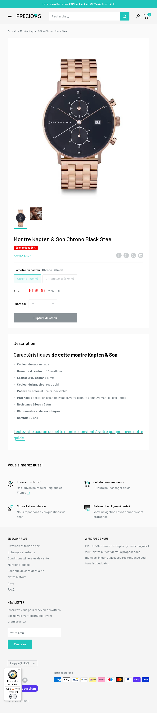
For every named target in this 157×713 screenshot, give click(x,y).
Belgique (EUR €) (19, 663)
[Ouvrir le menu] (9, 16)
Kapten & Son (22, 255)
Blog (11, 583)
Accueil (12, 31)
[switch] (13, 696)
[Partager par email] (140, 255)
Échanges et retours (21, 552)
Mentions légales (19, 564)
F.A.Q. (11, 589)
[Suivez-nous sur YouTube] (25, 680)
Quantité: (20, 303)
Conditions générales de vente (28, 558)
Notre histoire (17, 577)
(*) (28, 492)
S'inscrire (19, 644)
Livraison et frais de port (24, 546)
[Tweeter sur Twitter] (133, 255)
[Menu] (19, 670)
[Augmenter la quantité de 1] (53, 304)
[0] (146, 16)
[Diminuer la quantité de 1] (33, 304)
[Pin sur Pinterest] (126, 255)
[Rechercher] (124, 16)
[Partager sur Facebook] (119, 255)
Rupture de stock (45, 318)
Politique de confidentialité (26, 570)
